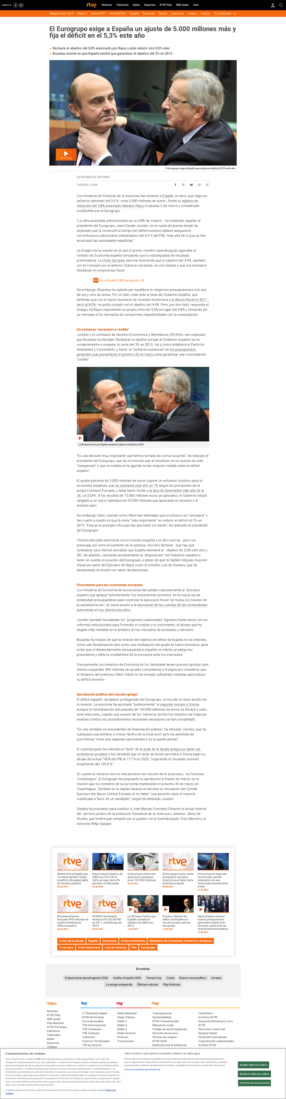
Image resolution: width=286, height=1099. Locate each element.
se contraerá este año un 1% (136, 486)
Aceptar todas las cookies (253, 1065)
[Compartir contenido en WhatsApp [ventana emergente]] (199, 184)
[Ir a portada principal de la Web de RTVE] (62, 1003)
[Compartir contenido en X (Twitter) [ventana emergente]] (183, 184)
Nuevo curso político (192, 978)
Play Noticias (171, 984)
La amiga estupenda (119, 984)
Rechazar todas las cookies (254, 1074)
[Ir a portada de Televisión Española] (98, 1004)
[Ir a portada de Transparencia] (196, 1004)
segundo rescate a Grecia (179, 704)
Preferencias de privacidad (254, 1083)
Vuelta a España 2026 (127, 978)
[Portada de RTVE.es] (92, 5)
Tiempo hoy (154, 978)
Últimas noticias (147, 984)
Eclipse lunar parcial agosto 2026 (86, 978)
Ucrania (216, 978)
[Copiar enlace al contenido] (207, 184)
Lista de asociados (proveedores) (142, 1069)
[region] (143, 1073)
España (167, 196)
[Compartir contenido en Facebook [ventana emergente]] (175, 184)
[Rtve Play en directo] (15, 5)
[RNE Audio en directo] (21, 5)
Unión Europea (113, 260)
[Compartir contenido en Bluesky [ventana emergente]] (191, 184)
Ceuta (170, 978)
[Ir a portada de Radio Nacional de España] (133, 1004)
